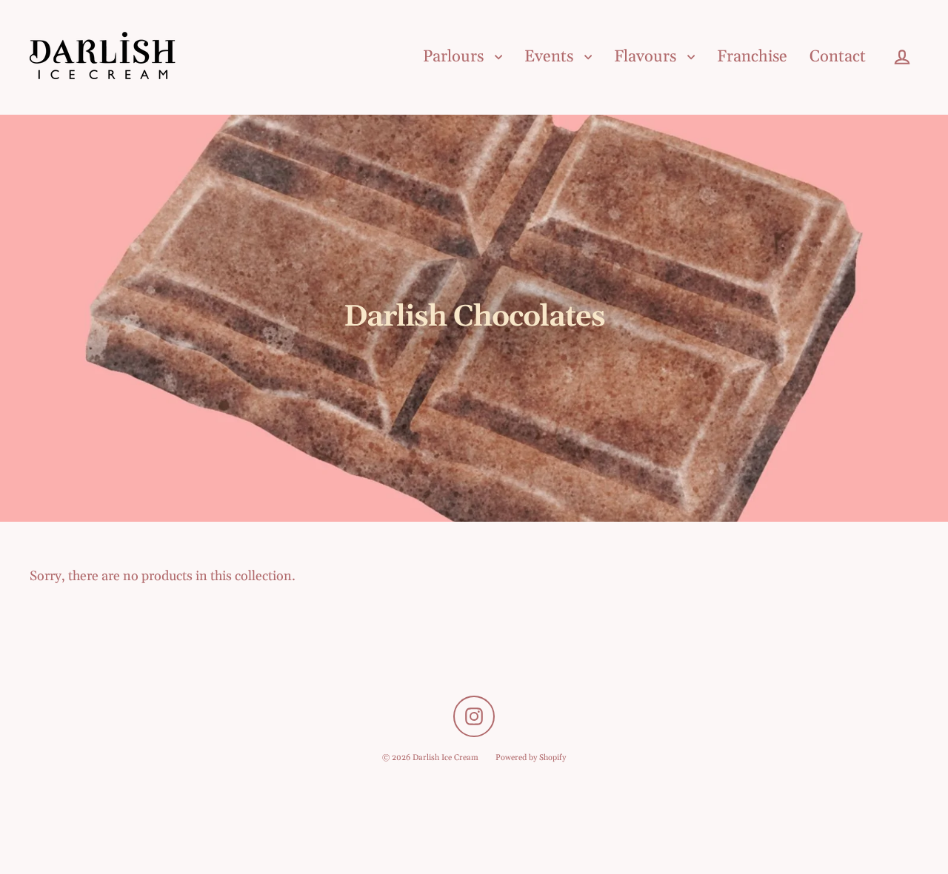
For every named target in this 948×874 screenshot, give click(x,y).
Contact (838, 57)
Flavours (647, 57)
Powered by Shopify (530, 758)
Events (550, 57)
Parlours (455, 57)
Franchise (752, 57)
